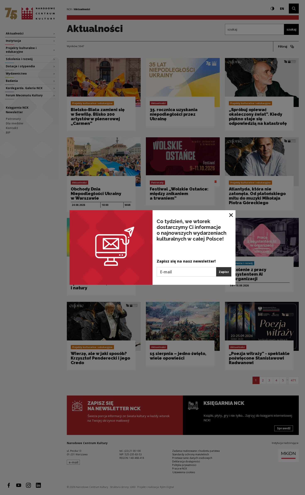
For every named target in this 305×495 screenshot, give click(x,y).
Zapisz (224, 272)
